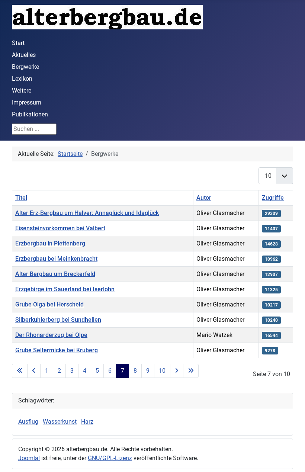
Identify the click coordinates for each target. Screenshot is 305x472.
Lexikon (22, 78)
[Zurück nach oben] (292, 458)
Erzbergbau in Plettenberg (50, 243)
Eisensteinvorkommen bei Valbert (60, 228)
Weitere (21, 90)
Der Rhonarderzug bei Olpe (51, 334)
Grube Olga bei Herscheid (49, 304)
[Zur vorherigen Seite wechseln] (34, 371)
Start (18, 42)
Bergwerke (25, 66)
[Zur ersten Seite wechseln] (20, 371)
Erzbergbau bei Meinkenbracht (56, 258)
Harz (87, 421)
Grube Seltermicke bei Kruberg (56, 350)
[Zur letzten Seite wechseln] (191, 371)
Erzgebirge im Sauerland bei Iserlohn (65, 289)
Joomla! (29, 458)
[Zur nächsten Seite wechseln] (176, 371)
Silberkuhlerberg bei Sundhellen (58, 319)
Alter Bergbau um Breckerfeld (55, 273)
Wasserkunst (60, 421)
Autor (203, 197)
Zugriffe (273, 197)
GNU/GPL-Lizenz (110, 458)
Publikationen (30, 114)
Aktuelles (24, 54)
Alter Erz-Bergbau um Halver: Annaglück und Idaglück (87, 212)
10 (162, 370)
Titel (21, 197)
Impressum (26, 102)
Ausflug (28, 421)
